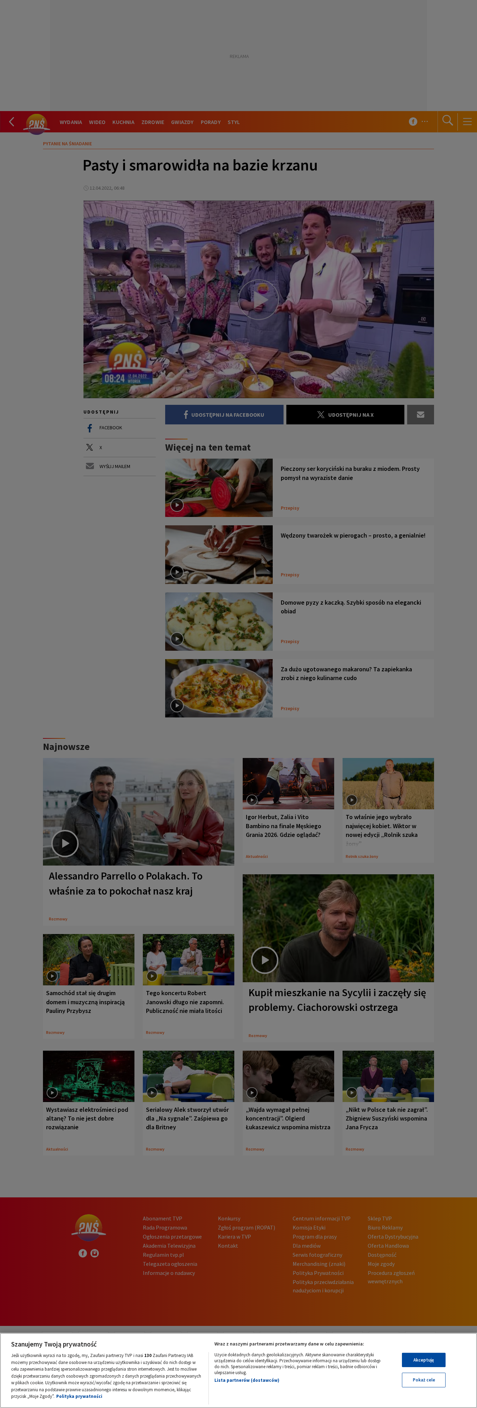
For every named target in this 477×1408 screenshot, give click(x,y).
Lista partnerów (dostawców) (246, 1380)
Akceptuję (423, 1360)
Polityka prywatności (79, 1396)
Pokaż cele (424, 1380)
